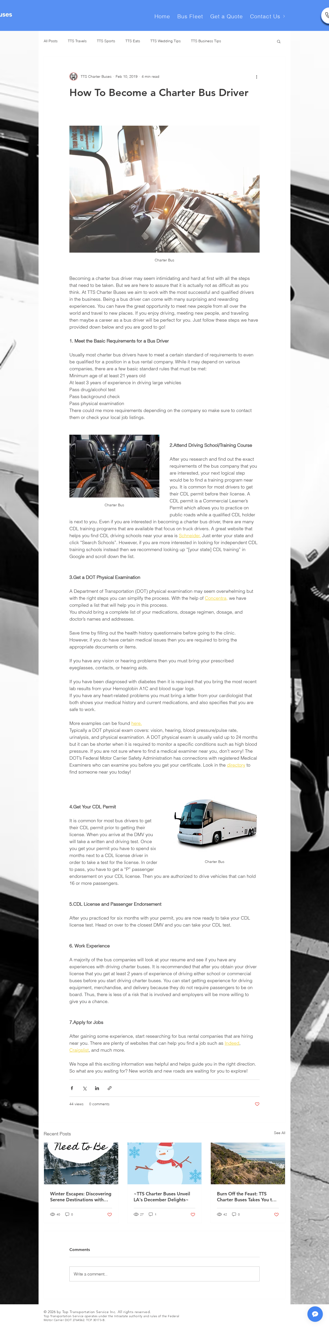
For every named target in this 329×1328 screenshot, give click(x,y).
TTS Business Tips (206, 41)
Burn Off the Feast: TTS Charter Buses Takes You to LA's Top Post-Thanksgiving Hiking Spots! (246, 1197)
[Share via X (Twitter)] (84, 1088)
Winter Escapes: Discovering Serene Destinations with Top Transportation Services (80, 1197)
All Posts (51, 41)
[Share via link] (109, 1088)
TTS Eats (132, 41)
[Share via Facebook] (71, 1088)
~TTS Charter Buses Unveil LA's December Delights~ (162, 1197)
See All (279, 1132)
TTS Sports (106, 41)
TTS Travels (77, 41)
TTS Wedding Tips (165, 41)
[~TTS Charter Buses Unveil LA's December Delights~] (164, 1163)
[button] (278, 41)
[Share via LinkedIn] (97, 1088)
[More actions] (256, 76)
